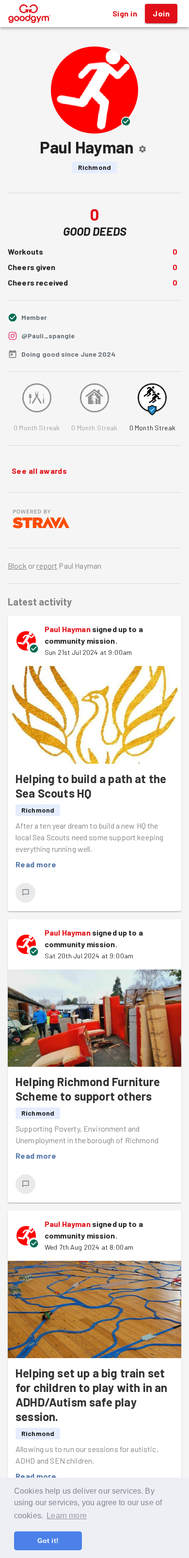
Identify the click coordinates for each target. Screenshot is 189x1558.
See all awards (39, 470)
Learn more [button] (67, 1516)
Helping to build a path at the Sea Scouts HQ (91, 785)
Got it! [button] (48, 1540)
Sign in (124, 13)
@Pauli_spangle (48, 336)
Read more (36, 864)
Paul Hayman (68, 629)
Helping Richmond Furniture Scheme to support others (88, 1088)
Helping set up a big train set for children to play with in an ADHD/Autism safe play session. (91, 1394)
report (46, 565)
